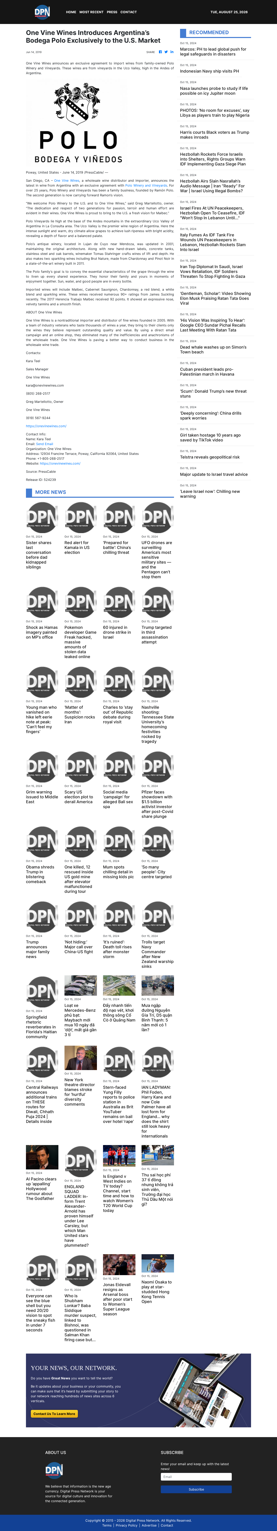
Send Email (44, 444)
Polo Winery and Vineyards (146, 185)
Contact (167, 1525)
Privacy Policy (126, 1525)
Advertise (149, 1525)
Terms (107, 1525)
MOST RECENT (91, 12)
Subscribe (196, 1489)
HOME (71, 12)
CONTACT (128, 12)
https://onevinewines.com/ (46, 426)
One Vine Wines (66, 180)
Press (112, 12)
